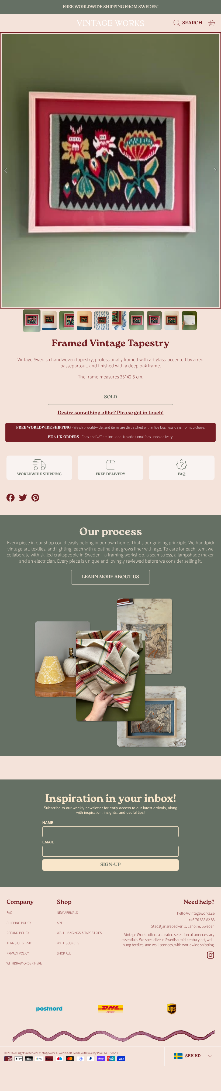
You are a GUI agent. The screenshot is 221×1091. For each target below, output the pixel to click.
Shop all (64, 953)
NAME (47, 822)
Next (215, 170)
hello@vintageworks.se (196, 913)
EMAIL (48, 842)
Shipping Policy (18, 923)
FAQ (9, 912)
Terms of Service (20, 943)
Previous (5, 170)
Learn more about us (110, 577)
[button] (9, 23)
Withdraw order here (24, 963)
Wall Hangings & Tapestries (79, 933)
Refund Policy (17, 933)
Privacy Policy (17, 953)
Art (60, 923)
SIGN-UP (110, 865)
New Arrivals (67, 912)
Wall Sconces (68, 943)
